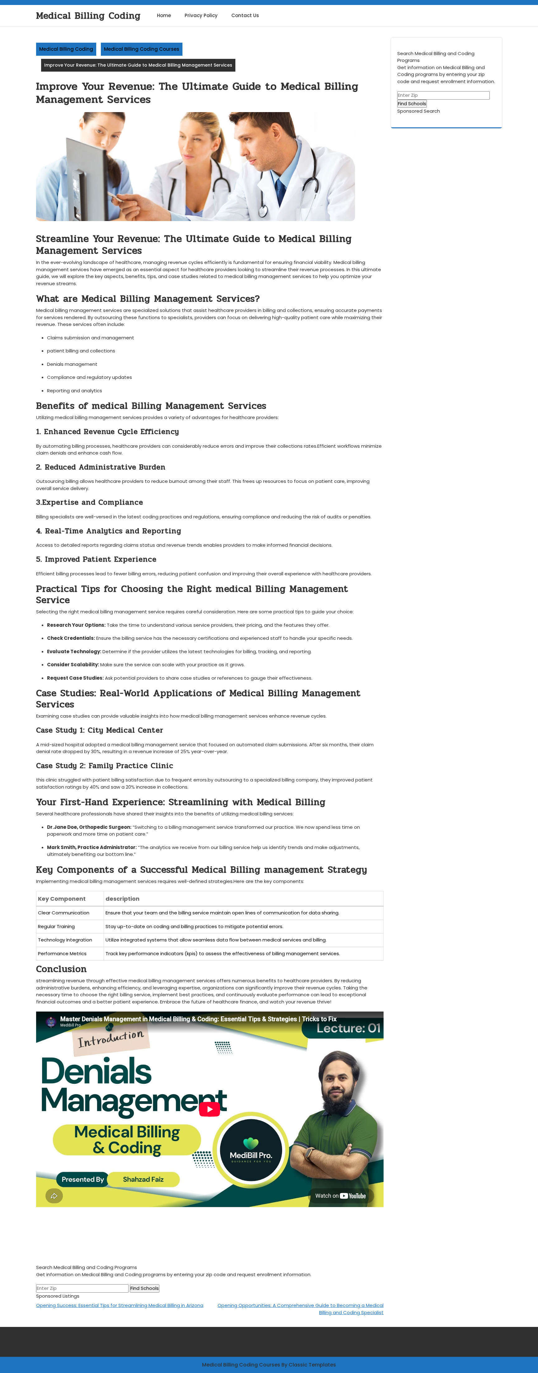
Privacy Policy (201, 15)
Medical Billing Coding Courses (141, 49)
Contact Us (245, 15)
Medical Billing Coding (88, 15)
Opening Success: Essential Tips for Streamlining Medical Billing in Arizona (119, 1305)
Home (164, 15)
